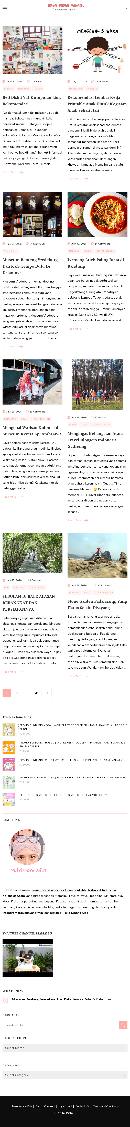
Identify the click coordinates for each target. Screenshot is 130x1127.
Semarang (10, 418)
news (87, 592)
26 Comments (37, 412)
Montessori (75, 88)
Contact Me (83, 1106)
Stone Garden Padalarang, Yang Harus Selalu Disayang (97, 604)
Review (38, 88)
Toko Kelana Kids (75, 913)
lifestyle (9, 88)
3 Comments (101, 418)
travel (24, 418)
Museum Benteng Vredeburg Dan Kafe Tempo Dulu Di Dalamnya (30, 266)
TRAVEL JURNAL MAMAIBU (66, 5)
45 (38, 693)
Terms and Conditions (106, 1106)
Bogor (72, 424)
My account (65, 1106)
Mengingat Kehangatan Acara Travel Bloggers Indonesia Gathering (95, 440)
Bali (6, 587)
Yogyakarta (10, 251)
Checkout (49, 1106)
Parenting (23, 88)
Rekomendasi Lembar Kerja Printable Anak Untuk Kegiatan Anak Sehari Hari (97, 104)
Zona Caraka (36, 587)
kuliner (88, 251)
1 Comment (36, 82)
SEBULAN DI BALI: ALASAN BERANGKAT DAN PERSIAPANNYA (29, 603)
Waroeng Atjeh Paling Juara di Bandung (96, 263)
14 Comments (37, 244)
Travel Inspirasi (105, 251)
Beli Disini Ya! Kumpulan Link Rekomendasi (32, 100)
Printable (91, 88)
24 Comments (102, 244)
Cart (38, 1106)
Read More (9, 172)
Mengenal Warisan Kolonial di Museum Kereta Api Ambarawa (32, 431)
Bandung (74, 251)
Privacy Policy (65, 1113)
